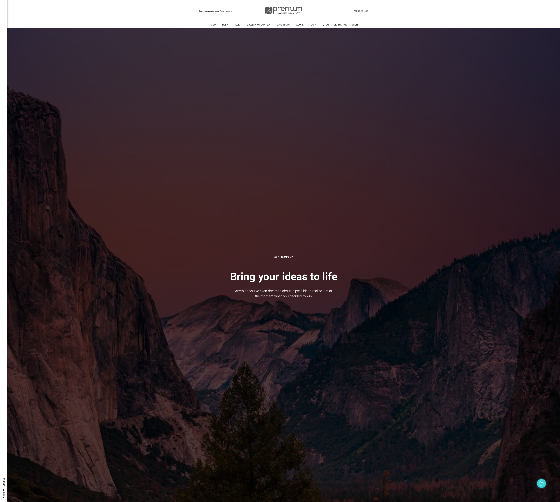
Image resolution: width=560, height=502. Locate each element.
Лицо (213, 25)
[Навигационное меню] (4, 4)
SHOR (355, 25)
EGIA (314, 25)
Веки (225, 25)
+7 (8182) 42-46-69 (360, 11)
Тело (238, 25)
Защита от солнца (259, 25)
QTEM (326, 25)
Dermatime (340, 25)
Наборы (300, 25)
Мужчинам (283, 25)
